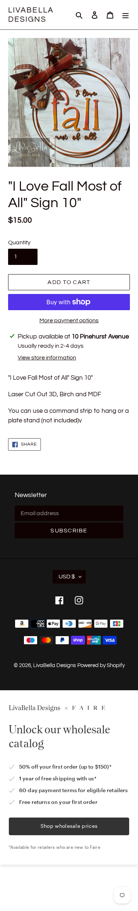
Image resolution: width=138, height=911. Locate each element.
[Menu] (125, 15)
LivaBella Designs (31, 14)
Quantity (19, 242)
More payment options (69, 320)
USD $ (67, 576)
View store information (47, 358)
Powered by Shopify (101, 665)
